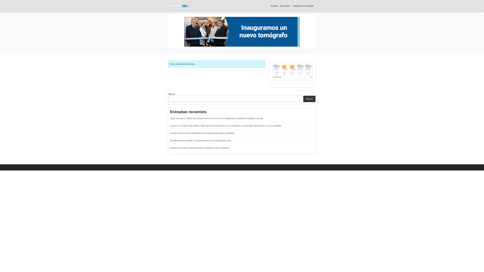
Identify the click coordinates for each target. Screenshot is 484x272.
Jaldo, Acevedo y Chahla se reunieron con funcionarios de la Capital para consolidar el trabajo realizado (216, 118)
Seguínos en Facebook (303, 6)
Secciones (284, 6)
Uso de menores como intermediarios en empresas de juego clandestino (202, 133)
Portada (274, 6)
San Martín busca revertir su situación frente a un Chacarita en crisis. (200, 141)
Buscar (172, 94)
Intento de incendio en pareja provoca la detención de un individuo (199, 148)
